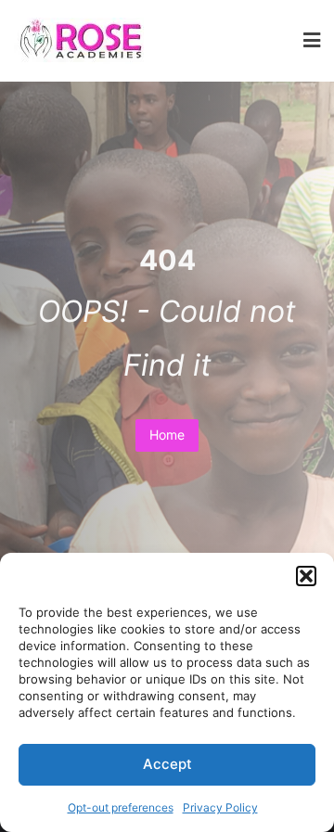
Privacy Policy (220, 807)
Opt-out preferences (120, 807)
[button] (306, 576)
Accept (167, 764)
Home (167, 434)
